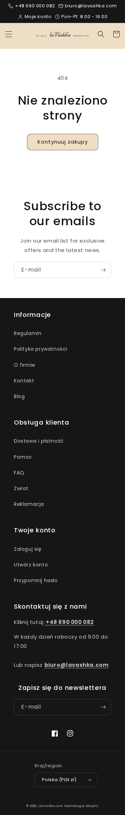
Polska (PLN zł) (59, 779)
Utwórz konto (31, 564)
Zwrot (21, 488)
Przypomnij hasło (36, 580)
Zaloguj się (28, 549)
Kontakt (24, 380)
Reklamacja (29, 504)
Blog (19, 396)
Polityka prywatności (40, 348)
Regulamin (27, 333)
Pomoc (23, 457)
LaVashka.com (50, 806)
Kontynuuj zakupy (63, 141)
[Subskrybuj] (103, 270)
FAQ (19, 472)
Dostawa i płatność (39, 440)
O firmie (24, 364)
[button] (8, 34)
